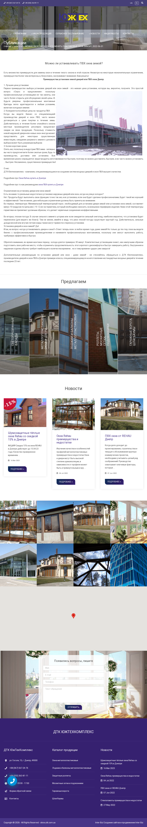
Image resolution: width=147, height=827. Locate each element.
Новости (95, 33)
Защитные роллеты (61, 776)
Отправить (73, 707)
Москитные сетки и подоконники (67, 783)
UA (131, 3)
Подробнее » (17, 469)
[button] (73, 616)
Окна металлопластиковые (65, 760)
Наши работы (111, 33)
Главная (7, 46)
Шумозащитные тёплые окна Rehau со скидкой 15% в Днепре (24, 436)
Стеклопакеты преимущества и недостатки (121, 800)
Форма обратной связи (20, 791)
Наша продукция (42, 33)
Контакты (128, 33)
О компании (19, 33)
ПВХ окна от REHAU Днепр (113, 788)
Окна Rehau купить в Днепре (32, 178)
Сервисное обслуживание (70, 33)
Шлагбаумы (57, 798)
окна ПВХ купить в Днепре (50, 184)
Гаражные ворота (60, 791)
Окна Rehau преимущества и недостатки (67, 439)
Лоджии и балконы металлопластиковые (71, 768)
